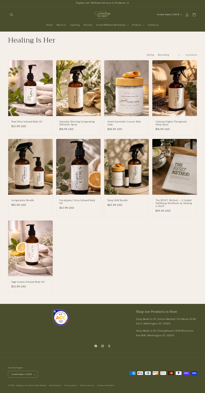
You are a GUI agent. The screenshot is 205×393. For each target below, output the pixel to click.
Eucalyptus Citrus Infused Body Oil (77, 202)
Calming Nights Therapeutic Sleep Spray (171, 123)
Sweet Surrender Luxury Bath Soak (124, 123)
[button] (11, 14)
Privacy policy (70, 385)
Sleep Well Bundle (117, 200)
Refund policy (55, 385)
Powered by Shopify (37, 386)
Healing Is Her (22, 386)
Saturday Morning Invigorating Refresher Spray (77, 123)
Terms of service (87, 385)
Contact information (106, 385)
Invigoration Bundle (22, 200)
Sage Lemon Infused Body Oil (28, 281)
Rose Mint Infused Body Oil (26, 121)
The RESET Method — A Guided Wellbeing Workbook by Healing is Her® (174, 203)
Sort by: (151, 55)
